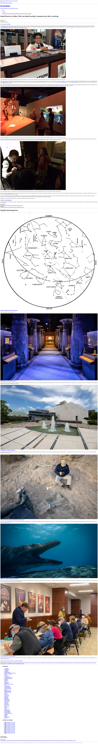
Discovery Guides (13, 138)
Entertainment (6, 682)
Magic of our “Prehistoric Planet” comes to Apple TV (9, 578)
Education (4, 11)
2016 (5, 729)
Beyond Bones (5, 6)
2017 (5, 728)
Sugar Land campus (70, 26)
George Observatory (79, 26)
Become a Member (9, 2)
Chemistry (6, 675)
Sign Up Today (2, 739)
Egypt (23, 26)
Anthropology (6, 669)
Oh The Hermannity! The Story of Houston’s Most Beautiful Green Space (42, 662)
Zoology (5, 717)
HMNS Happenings (7, 691)
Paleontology (6, 703)
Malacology (6, 696)
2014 (5, 731)
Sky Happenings (7, 709)
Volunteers (6, 714)
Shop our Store (15, 8)
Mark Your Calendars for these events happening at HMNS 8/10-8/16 (11, 205)
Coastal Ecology (7, 676)
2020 (5, 725)
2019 (5, 726)
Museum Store (6, 700)
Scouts (5, 708)
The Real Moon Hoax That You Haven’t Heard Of (13, 662)
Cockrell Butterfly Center (8, 677)
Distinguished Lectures (8, 678)
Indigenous (6, 694)
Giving (5, 689)
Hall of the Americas (7, 690)
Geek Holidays (6, 685)
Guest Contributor (8, 200)
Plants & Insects (7, 705)
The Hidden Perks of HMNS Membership (7, 450)
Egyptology (6, 680)
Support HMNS (3, 2)
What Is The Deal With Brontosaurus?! (17, 663)
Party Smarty (6, 704)
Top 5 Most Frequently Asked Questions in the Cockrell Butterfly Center (12, 207)
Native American (7, 701)
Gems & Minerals (7, 686)
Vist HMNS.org (20, 660)
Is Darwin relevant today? (26, 662)
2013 (5, 732)
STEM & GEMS (7, 712)
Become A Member (8, 660)
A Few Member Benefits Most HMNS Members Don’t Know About (66, 662)
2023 (5, 723)
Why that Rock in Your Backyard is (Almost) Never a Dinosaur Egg (12, 519)
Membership (6, 698)
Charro (5, 674)
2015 (5, 730)
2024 (5, 722)
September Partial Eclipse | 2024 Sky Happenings (8, 310)
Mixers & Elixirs (7, 699)
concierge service (4, 81)
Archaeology (6, 670)
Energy (5, 681)
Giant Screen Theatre (7, 688)
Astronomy (6, 671)
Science (5, 707)
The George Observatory (8, 713)
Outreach (5, 702)
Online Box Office (6, 8)
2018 (5, 727)
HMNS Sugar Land (7, 692)
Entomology (6, 683)
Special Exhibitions (7, 711)
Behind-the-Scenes (7, 672)
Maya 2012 (6, 697)
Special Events (6, 710)
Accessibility (6, 668)
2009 (5, 733)
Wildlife (5, 715)
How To (5, 693)
